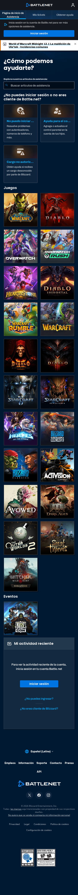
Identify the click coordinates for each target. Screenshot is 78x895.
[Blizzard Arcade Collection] (57, 429)
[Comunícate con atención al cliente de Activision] (57, 465)
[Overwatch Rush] (57, 246)
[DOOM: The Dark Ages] (57, 502)
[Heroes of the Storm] (21, 429)
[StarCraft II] (21, 392)
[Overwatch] (21, 246)
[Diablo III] (57, 356)
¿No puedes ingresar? (39, 698)
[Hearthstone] (21, 283)
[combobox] (39, 85)
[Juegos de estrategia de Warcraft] (57, 319)
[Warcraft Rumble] (21, 319)
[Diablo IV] (57, 210)
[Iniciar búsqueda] (6, 85)
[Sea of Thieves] (57, 538)
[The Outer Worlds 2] (21, 538)
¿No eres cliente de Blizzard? (39, 708)
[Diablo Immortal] (57, 283)
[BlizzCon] (21, 618)
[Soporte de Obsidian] (21, 502)
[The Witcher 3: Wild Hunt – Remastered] (21, 574)
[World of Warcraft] (21, 210)
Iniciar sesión (39, 33)
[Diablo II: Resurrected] (21, 356)
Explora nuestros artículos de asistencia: (26, 79)
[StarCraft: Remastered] (57, 392)
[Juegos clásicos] (21, 465)
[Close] (75, 45)
